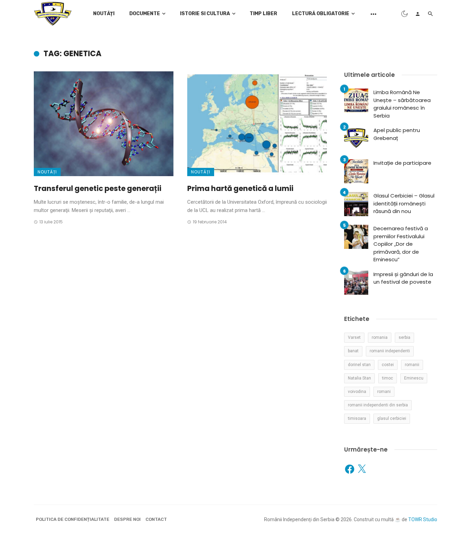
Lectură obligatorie (320, 14)
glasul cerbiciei (391, 418)
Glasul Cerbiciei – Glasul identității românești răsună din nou (403, 203)
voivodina (357, 391)
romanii (412, 364)
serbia (404, 337)
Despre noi (127, 519)
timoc (387, 378)
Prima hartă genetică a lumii (240, 188)
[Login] (417, 13)
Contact (156, 519)
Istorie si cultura (205, 14)
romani (384, 391)
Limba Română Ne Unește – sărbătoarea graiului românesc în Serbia (402, 104)
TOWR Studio (422, 519)
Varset (354, 337)
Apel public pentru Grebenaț (396, 134)
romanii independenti (390, 350)
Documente (144, 14)
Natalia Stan (359, 378)
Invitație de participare (402, 162)
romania (380, 337)
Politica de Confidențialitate (72, 519)
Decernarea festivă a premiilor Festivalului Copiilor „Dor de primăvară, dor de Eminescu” (400, 244)
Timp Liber (263, 14)
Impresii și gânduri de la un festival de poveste (403, 278)
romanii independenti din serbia (378, 405)
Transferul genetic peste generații (97, 188)
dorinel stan (359, 364)
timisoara (357, 418)
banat (353, 350)
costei (388, 364)
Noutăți (103, 14)
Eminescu (413, 378)
